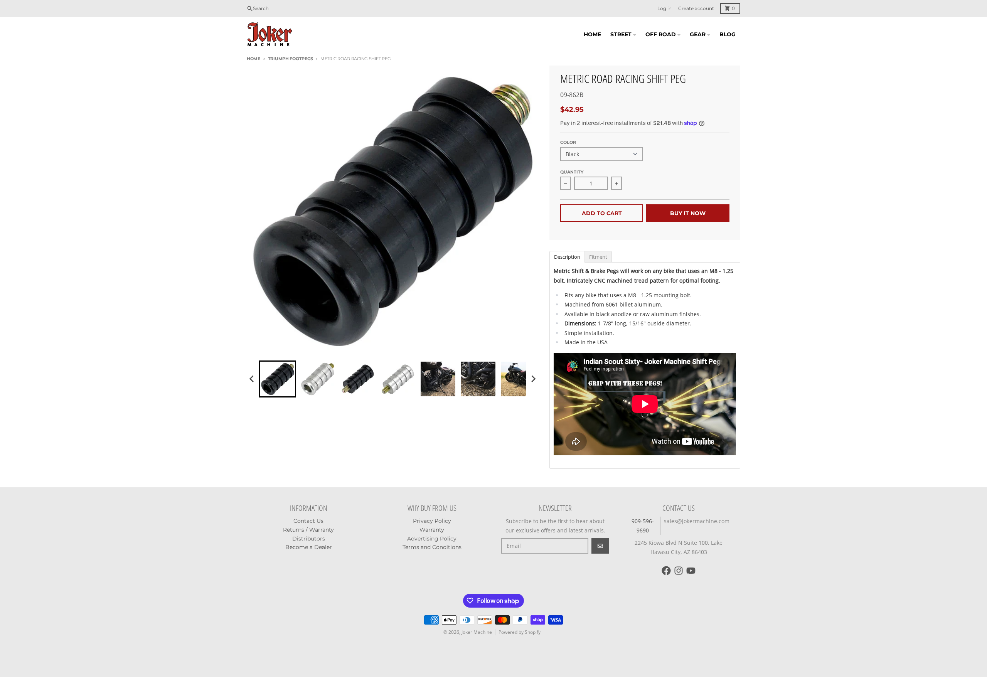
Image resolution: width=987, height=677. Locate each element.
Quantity (571, 172)
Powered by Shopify (520, 632)
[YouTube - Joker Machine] (691, 570)
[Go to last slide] (252, 379)
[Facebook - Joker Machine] (666, 570)
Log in (664, 8)
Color (568, 142)
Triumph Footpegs (290, 58)
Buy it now (688, 213)
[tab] (566, 256)
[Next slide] (533, 379)
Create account (696, 8)
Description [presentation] (567, 256)
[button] (277, 378)
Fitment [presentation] (598, 256)
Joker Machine (476, 632)
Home (253, 58)
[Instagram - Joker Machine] (678, 570)
